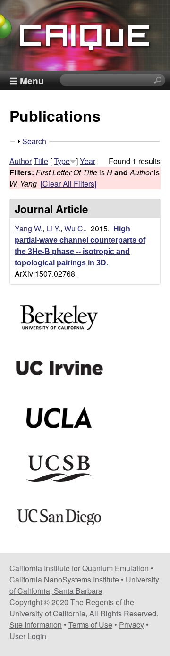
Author (20, 161)
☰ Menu (26, 80)
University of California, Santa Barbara (84, 585)
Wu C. (74, 228)
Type (62, 161)
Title (41, 161)
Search (34, 141)
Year (87, 161)
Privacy (131, 624)
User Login (27, 636)
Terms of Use (90, 624)
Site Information (35, 624)
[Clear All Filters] (68, 183)
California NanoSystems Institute (64, 579)
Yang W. (28, 228)
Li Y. (53, 228)
